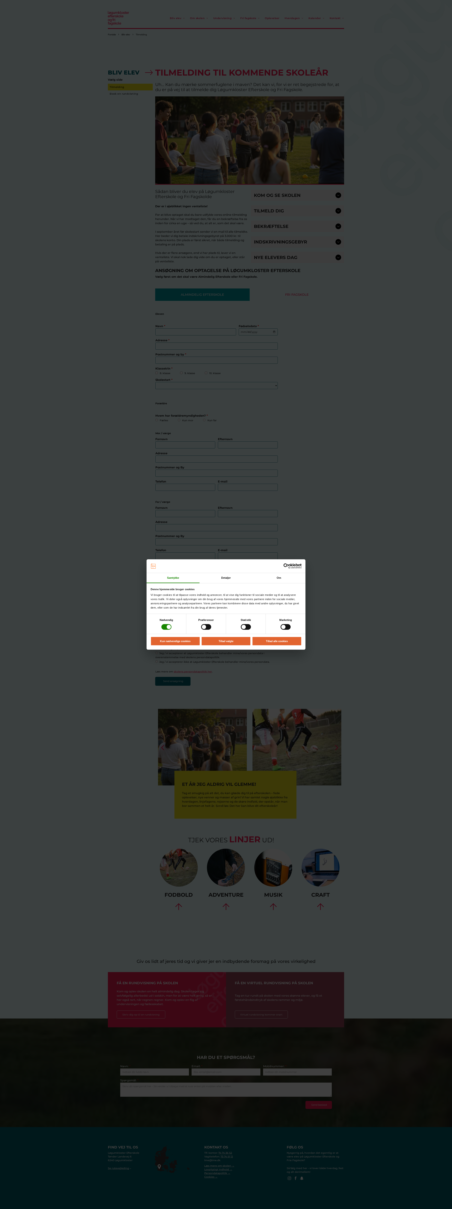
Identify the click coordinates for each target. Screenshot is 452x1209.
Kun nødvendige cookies (175, 641)
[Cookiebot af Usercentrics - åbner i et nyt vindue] (286, 566)
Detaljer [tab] (226, 577)
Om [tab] (279, 577)
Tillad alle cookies (277, 641)
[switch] (206, 627)
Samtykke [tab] (173, 577)
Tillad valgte (226, 641)
